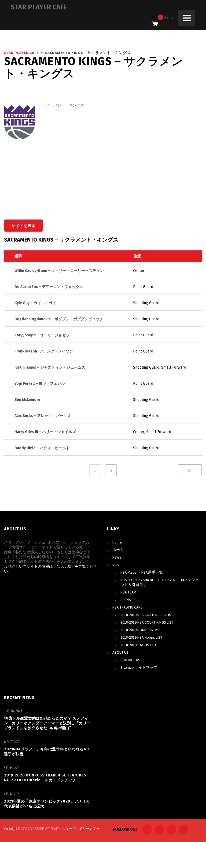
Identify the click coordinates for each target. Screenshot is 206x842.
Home (117, 542)
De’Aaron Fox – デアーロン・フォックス (48, 287)
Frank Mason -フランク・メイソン (43, 351)
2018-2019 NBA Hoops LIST (141, 637)
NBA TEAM (128, 592)
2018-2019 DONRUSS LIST (140, 629)
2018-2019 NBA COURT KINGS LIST (146, 622)
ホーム (118, 549)
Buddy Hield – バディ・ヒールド (42, 448)
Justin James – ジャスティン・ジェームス (49, 367)
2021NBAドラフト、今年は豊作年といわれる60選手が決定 (46, 751)
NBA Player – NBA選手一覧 (141, 572)
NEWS (117, 557)
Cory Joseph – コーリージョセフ (42, 335)
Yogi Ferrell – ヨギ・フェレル (39, 383)
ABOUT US (120, 652)
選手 (18, 256)
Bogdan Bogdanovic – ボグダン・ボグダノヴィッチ (58, 319)
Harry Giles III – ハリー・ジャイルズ (45, 432)
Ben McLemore (27, 399)
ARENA (125, 599)
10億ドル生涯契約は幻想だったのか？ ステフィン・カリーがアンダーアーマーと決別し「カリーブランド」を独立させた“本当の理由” (47, 723)
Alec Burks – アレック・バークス (42, 415)
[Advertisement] (122, 163)
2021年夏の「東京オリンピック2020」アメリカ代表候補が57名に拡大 (47, 803)
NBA (115, 564)
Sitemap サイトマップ (138, 667)
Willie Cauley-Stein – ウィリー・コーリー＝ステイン (59, 270)
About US (64, 566)
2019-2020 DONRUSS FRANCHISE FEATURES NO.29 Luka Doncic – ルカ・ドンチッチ (45, 777)
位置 (137, 256)
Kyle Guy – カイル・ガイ (35, 303)
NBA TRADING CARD (127, 607)
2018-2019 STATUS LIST (138, 644)
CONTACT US (130, 659)
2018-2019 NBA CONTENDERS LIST (146, 614)
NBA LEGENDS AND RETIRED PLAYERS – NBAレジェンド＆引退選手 (159, 582)
